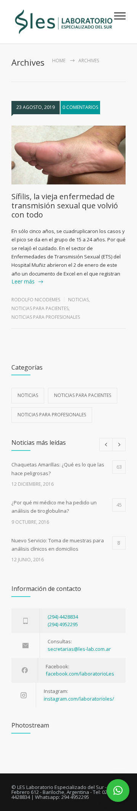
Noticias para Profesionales (45, 317)
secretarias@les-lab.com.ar (79, 649)
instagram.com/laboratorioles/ (79, 698)
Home (58, 60)
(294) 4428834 (63, 616)
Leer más (23, 281)
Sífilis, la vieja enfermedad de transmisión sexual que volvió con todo (64, 205)
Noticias (78, 299)
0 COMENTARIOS (80, 107)
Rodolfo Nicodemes (35, 299)
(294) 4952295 (63, 624)
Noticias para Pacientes (39, 308)
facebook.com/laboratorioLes (80, 673)
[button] (118, 790)
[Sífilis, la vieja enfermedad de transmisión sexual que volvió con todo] (68, 155)
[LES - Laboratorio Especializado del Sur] (62, 22)
